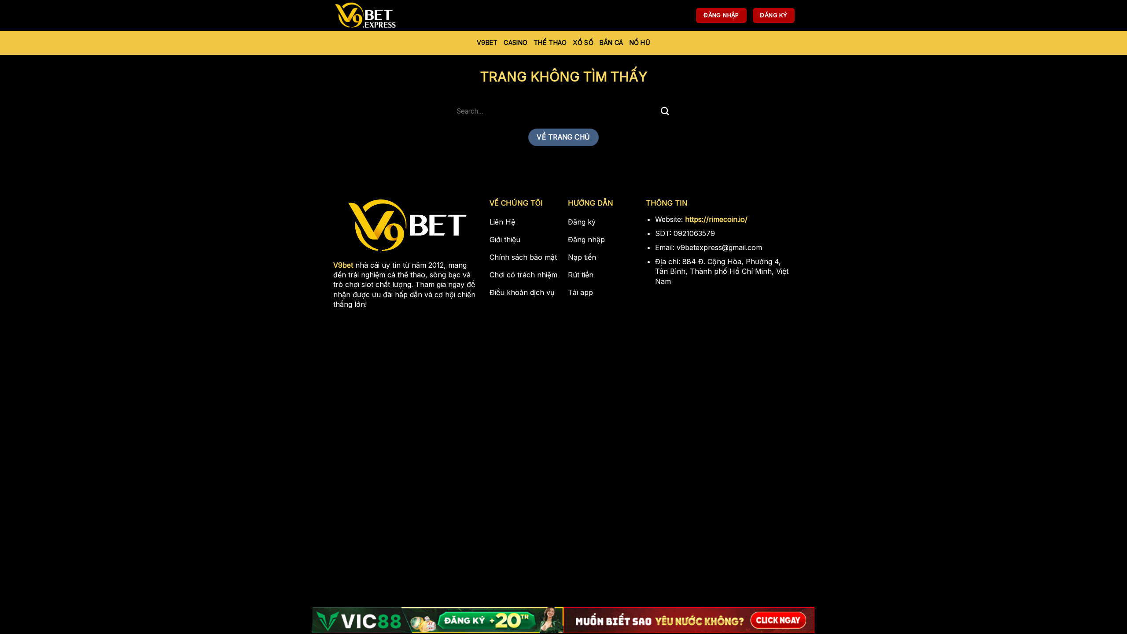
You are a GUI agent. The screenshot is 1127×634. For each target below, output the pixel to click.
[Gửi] (665, 111)
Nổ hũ (640, 42)
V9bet (487, 42)
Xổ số (583, 42)
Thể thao (550, 42)
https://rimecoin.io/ (716, 219)
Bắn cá (611, 42)
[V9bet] (376, 15)
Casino (515, 42)
